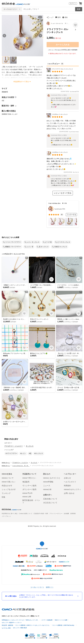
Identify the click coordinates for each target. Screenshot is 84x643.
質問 (59, 17)
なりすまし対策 (6, 628)
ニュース (46, 486)
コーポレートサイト (37, 587)
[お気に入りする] (75, 25)
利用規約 (67, 486)
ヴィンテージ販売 (29, 486)
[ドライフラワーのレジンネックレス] (60, 72)
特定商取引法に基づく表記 (10, 513)
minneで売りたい (29, 478)
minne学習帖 (48, 482)
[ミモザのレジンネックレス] (57, 117)
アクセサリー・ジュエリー (13, 446)
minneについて (8, 478)
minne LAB (26, 497)
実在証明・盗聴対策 (7, 625)
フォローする (71, 214)
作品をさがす (7, 486)
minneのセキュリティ (72, 489)
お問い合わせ (69, 493)
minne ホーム (6, 462)
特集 (3, 497)
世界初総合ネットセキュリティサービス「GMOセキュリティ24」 (20, 620)
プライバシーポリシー (55, 513)
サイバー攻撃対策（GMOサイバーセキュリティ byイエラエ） (32, 625)
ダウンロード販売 (29, 489)
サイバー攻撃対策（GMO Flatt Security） (63, 625)
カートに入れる (63, 45)
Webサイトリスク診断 (61, 620)
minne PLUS (27, 493)
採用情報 (73, 513)
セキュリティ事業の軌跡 (20, 628)
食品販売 (25, 482)
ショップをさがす (9, 489)
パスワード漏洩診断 (46, 620)
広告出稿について (50, 499)
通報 (66, 17)
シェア (51, 17)
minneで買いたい (8, 482)
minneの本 (47, 489)
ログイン (73, 3)
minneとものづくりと (51, 478)
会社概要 (66, 513)
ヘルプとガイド (70, 482)
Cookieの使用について (25, 513)
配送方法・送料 (8, 106)
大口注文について (50, 503)
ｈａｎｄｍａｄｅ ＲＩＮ (60, 23)
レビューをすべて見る (62, 193)
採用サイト (50, 587)
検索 (78, 9)
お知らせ (67, 478)
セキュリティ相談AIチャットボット (12, 622)
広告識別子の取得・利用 (41, 513)
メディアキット (6, 516)
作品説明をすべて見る (21, 81)
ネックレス (29, 446)
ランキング (6, 493)
